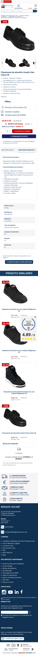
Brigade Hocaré (10, 506)
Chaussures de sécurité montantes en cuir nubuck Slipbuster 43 (19, 392)
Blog (4, 555)
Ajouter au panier (22, 131)
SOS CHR (6, 580)
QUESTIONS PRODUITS (26, 150)
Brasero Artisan (8, 582)
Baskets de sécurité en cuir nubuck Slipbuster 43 (19, 351)
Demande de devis (20, 136)
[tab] (26, 150)
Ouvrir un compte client (14, 638)
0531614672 (7, 1)
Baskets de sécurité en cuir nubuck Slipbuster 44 (19, 310)
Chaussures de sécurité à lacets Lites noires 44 (19, 433)
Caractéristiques (7, 150)
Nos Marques (7, 571)
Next (36, 62)
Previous (2, 62)
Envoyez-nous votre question (20, 262)
